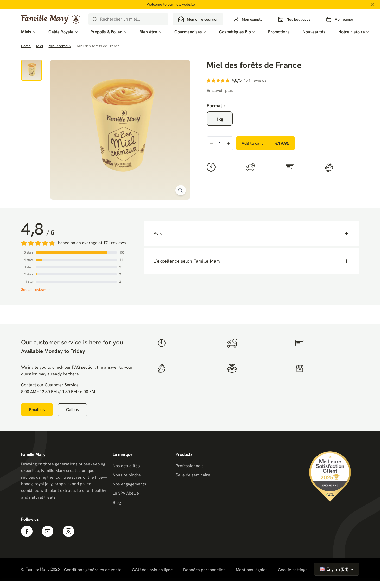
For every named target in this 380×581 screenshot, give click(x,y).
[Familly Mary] (50, 19)
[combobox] (128, 19)
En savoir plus (220, 90)
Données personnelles (204, 569)
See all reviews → (36, 289)
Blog (117, 502)
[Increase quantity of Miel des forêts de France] (228, 143)
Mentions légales (252, 569)
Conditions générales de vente (93, 569)
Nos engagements (129, 484)
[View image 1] (31, 70)
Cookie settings (292, 569)
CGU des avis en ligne (152, 569)
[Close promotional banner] (373, 4)
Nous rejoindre (127, 475)
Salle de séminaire (193, 475)
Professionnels (190, 466)
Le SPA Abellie (126, 493)
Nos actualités (126, 466)
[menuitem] (28, 32)
